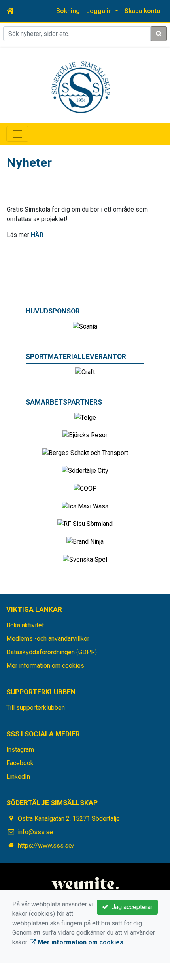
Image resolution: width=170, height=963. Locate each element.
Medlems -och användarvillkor (47, 638)
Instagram (20, 749)
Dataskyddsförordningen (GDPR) (51, 652)
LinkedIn (18, 776)
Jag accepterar (130, 907)
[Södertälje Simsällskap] (80, 86)
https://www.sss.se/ (46, 845)
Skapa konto (143, 11)
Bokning (68, 11)
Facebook (20, 763)
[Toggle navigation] (17, 134)
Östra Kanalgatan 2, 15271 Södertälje (69, 818)
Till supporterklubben (35, 707)
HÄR (37, 235)
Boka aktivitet (25, 625)
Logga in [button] (99, 11)
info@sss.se (35, 832)
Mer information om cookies (45, 665)
